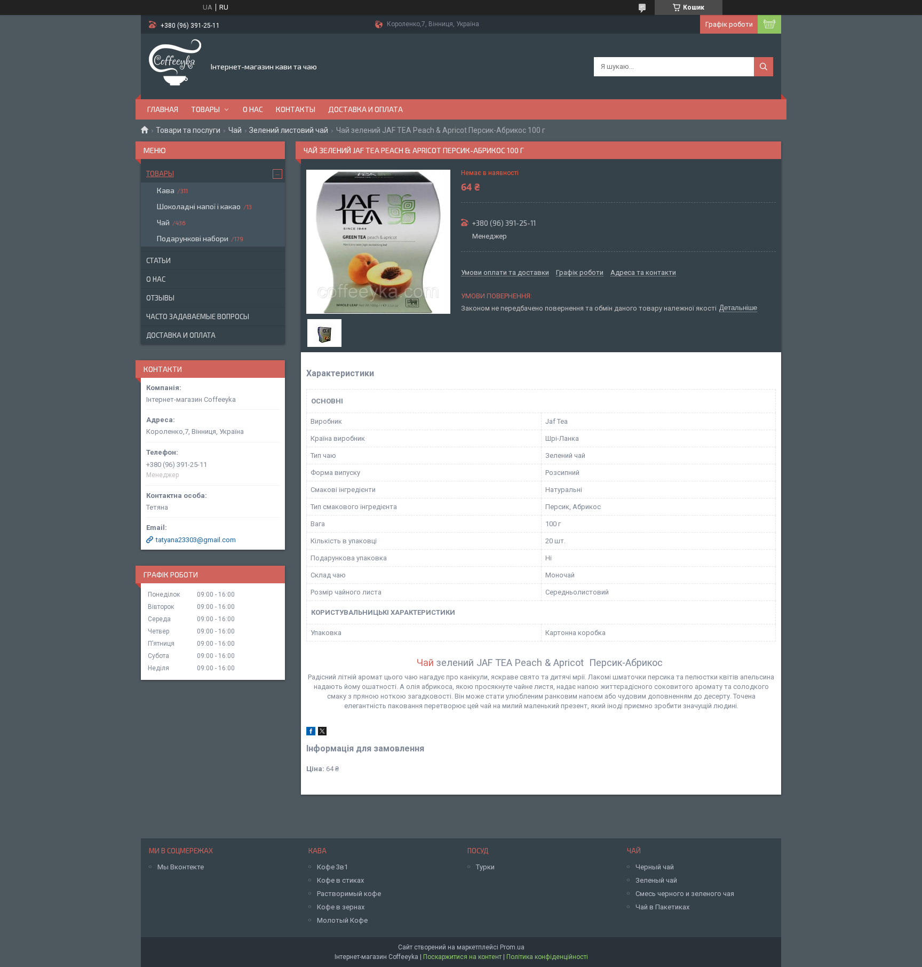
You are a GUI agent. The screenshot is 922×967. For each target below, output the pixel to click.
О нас (253, 109)
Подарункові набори (192, 238)
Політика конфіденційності (547, 957)
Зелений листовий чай (288, 130)
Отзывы (160, 298)
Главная (162, 109)
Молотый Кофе (342, 920)
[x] (322, 733)
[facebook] (310, 733)
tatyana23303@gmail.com (196, 540)
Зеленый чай (656, 880)
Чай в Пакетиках (662, 907)
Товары (205, 109)
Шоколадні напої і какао (199, 206)
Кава (165, 190)
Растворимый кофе (349, 894)
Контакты (295, 109)
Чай (235, 130)
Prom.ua (512, 947)
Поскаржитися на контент (462, 957)
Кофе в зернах (340, 907)
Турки (485, 867)
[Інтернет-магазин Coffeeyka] (175, 65)
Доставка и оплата (365, 109)
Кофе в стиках (340, 880)
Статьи (158, 260)
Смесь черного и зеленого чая (684, 894)
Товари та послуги (188, 130)
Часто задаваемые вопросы (197, 316)
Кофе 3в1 (332, 867)
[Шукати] (763, 66)
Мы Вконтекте (180, 867)
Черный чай (654, 867)
